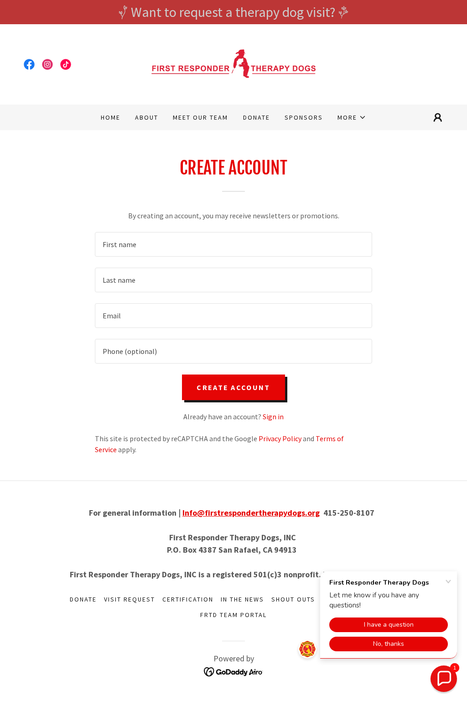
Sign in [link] (273, 416)
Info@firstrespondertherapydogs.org (251, 512)
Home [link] (110, 117)
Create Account (233, 387)
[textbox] (233, 244)
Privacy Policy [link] (280, 438)
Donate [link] (256, 117)
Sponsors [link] (304, 117)
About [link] (146, 117)
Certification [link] (187, 599)
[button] (351, 117)
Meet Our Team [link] (200, 117)
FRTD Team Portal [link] (233, 615)
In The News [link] (242, 599)
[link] (29, 64)
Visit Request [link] (129, 599)
